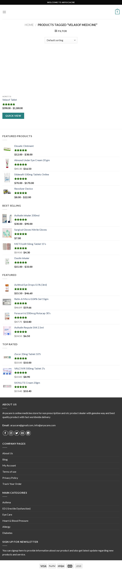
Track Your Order (12, 483)
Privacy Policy (10, 477)
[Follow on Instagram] (11, 433)
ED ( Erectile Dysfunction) (16, 508)
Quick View (13, 115)
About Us (7, 453)
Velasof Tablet (9, 99)
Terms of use (9, 471)
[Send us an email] (22, 433)
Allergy (6, 526)
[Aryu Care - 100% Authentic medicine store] (61, 12)
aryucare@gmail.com (21, 425)
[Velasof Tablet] (20, 72)
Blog (5, 459)
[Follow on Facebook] (5, 433)
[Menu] (4, 12)
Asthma (6, 502)
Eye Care (7, 514)
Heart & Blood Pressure (15, 520)
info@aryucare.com (45, 425)
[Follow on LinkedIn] (28, 433)
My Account (9, 465)
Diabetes (7, 532)
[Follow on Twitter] (16, 433)
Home (29, 25)
